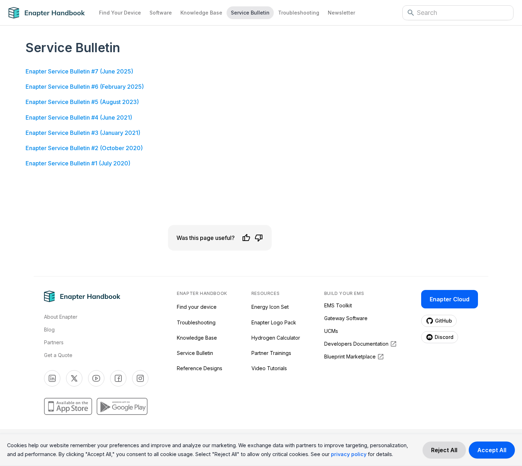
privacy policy (348, 454)
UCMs (331, 331)
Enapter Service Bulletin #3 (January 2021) (83, 132)
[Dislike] (259, 238)
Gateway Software (346, 318)
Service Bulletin (250, 13)
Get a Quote (58, 355)
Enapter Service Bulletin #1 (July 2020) (78, 163)
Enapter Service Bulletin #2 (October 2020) (84, 148)
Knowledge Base (201, 13)
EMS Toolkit (338, 305)
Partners (54, 342)
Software (160, 13)
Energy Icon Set (270, 307)
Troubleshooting (298, 13)
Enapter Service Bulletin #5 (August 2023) (82, 101)
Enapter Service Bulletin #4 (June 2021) (79, 117)
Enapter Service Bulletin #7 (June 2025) (79, 71)
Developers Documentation (356, 344)
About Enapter (60, 317)
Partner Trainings (271, 353)
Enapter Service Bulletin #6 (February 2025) (85, 86)
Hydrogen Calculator (275, 338)
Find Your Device (120, 13)
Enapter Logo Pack (273, 322)
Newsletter (341, 13)
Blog (49, 330)
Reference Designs (199, 368)
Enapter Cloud (449, 299)
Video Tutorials (269, 368)
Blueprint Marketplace (350, 356)
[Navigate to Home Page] (52, 12)
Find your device (197, 307)
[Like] (246, 238)
